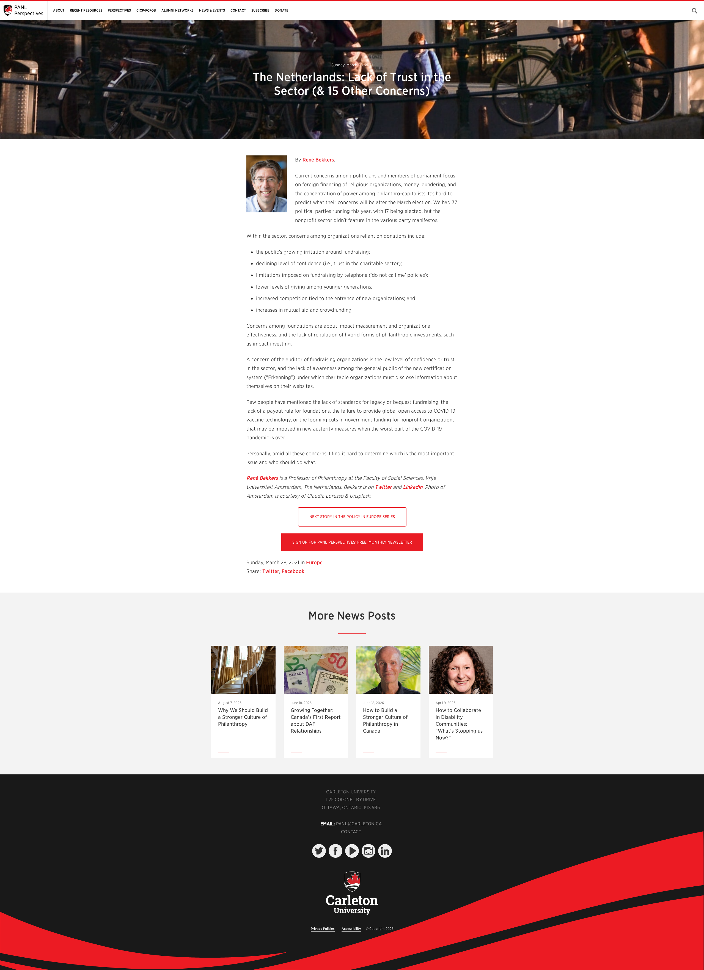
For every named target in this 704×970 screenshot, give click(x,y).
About (58, 10)
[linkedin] (385, 851)
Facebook (293, 571)
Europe (314, 562)
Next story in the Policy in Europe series (352, 516)
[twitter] (319, 851)
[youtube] (352, 851)
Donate (281, 10)
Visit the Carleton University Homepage (352, 894)
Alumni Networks (177, 10)
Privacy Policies (323, 929)
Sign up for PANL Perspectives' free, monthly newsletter (352, 542)
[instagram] (368, 851)
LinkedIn (412, 487)
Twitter (383, 487)
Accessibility (351, 929)
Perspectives (119, 10)
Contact (238, 10)
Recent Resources (86, 10)
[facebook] (335, 851)
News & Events (212, 10)
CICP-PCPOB (146, 10)
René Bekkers (318, 160)
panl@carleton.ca (359, 823)
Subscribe (260, 10)
